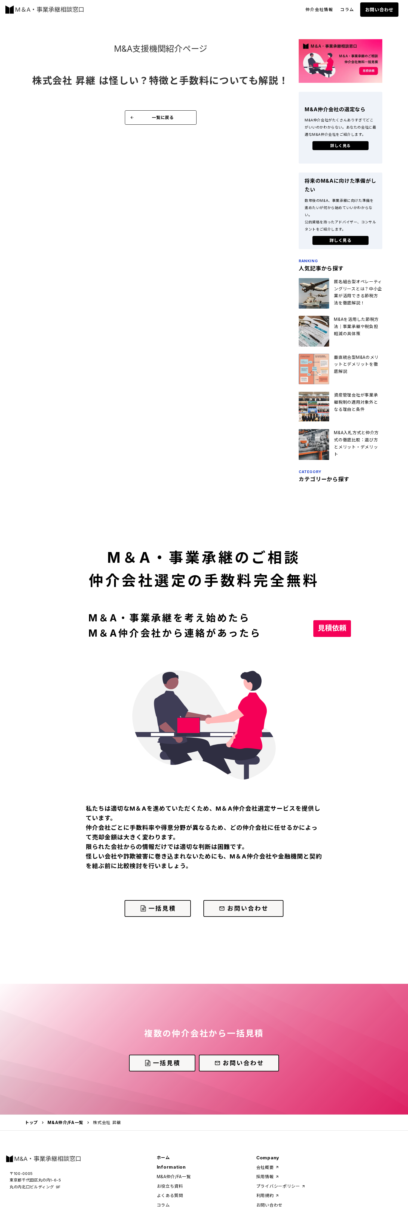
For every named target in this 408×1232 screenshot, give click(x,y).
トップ (31, 1122)
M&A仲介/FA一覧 (65, 1122)
